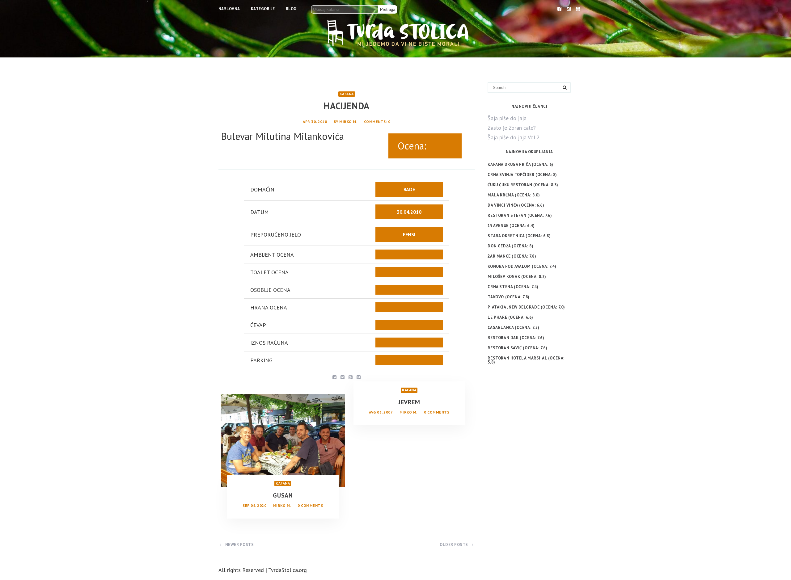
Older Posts (454, 544)
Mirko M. (348, 121)
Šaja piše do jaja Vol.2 (513, 137)
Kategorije (263, 8)
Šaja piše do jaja (507, 118)
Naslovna (229, 8)
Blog (291, 8)
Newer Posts (239, 544)
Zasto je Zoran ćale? (512, 127)
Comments (375, 121)
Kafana (347, 93)
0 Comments (310, 505)
